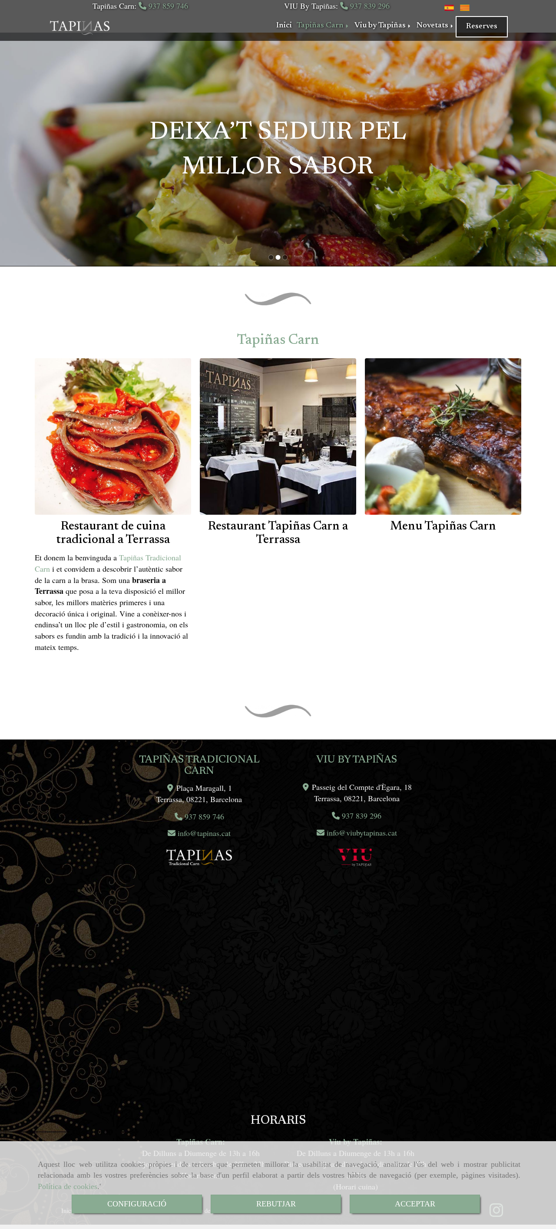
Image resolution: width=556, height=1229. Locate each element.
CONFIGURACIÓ (136, 1203)
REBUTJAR (276, 1203)
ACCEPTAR (415, 1203)
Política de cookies (67, 1186)
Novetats (433, 26)
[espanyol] (449, 6)
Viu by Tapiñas (380, 26)
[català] (465, 6)
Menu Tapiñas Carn (443, 526)
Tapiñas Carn (321, 26)
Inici (284, 26)
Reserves (481, 26)
